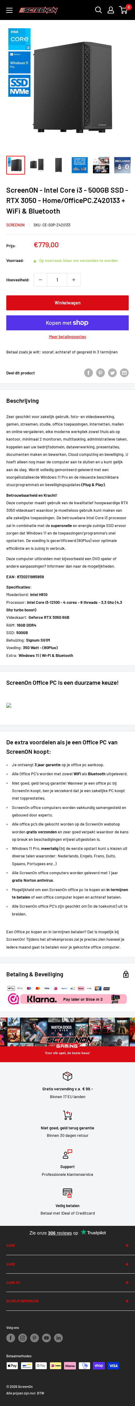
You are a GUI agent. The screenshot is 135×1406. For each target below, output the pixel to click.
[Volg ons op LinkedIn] (58, 1338)
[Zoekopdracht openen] (98, 10)
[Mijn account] (111, 10)
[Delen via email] (124, 372)
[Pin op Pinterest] (100, 372)
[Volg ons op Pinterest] (34, 1338)
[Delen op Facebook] (88, 372)
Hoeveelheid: (18, 279)
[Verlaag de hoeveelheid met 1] (40, 279)
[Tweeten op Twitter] (112, 372)
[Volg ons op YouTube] (46, 1338)
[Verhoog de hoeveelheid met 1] (73, 279)
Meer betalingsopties (67, 336)
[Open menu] (9, 10)
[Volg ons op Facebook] (10, 1338)
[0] (123, 10)
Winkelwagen (68, 302)
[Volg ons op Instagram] (22, 1338)
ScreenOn (15, 225)
